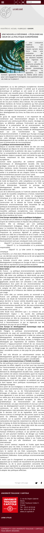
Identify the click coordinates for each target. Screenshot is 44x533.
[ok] (42, 1)
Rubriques (22, 29)
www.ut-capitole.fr (27, 511)
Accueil (14, 29)
